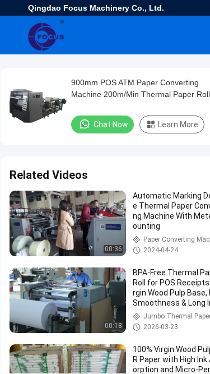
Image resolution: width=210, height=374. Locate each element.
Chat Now (111, 124)
